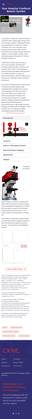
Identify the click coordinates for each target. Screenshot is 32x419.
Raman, (5, 327)
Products (16, 359)
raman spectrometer (9, 336)
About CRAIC (18, 362)
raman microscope (16, 327)
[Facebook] (16, 414)
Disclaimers (5, 366)
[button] (16, 118)
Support (4, 362)
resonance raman (24, 336)
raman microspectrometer (10, 331)
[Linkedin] (18, 414)
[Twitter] (13, 414)
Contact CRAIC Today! (15, 269)
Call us (24, 210)
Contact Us (17, 366)
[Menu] (3, 4)
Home (3, 359)
